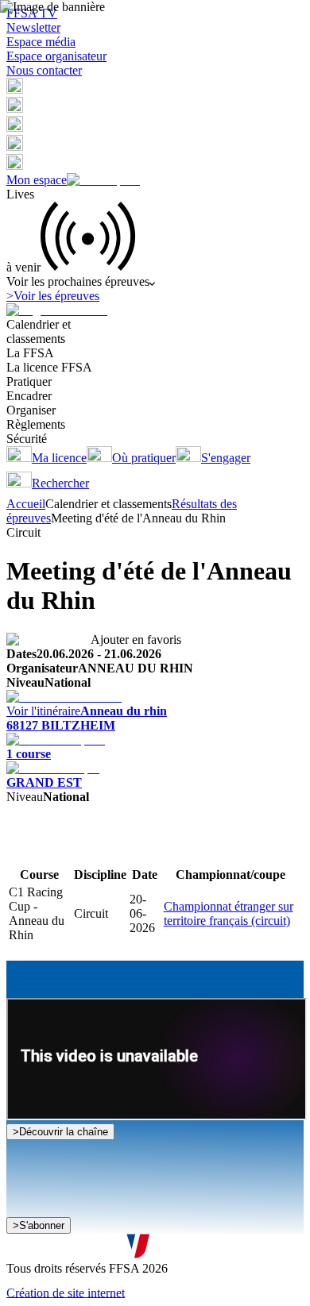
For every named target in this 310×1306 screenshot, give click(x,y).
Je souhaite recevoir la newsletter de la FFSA (135, 1219)
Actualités (72, 850)
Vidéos (114, 850)
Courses (26, 850)
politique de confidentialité (169, 1249)
